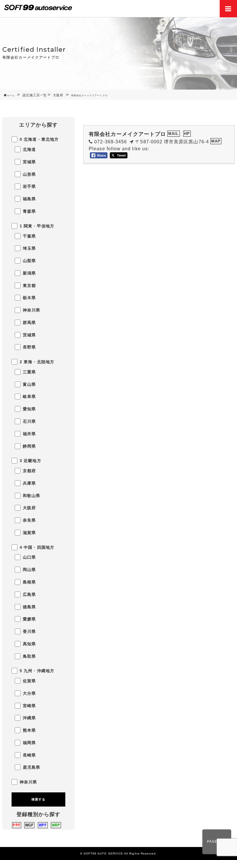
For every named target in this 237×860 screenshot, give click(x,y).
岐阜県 (29, 396)
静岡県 (29, 446)
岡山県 (29, 570)
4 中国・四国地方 (37, 547)
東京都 (29, 285)
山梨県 (29, 261)
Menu (228, 8)
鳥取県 (29, 656)
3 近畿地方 (30, 461)
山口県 (29, 557)
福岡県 (29, 743)
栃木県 (29, 298)
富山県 (29, 384)
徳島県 (29, 607)
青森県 (29, 211)
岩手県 (29, 186)
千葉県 (29, 236)
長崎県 (29, 755)
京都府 (29, 471)
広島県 (29, 594)
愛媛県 (29, 619)
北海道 (29, 149)
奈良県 (29, 520)
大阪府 (58, 95)
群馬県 (29, 322)
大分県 (29, 693)
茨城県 (29, 335)
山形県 (29, 174)
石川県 (29, 421)
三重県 (29, 372)
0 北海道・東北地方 (39, 139)
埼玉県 (29, 248)
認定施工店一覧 (35, 95)
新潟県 (29, 273)
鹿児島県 (31, 767)
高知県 (29, 644)
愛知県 (29, 409)
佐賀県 (29, 681)
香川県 (29, 631)
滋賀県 (29, 533)
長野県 (29, 347)
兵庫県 (29, 483)
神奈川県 (31, 310)
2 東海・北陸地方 (37, 362)
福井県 (29, 434)
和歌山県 (31, 496)
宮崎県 (29, 706)
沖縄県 (29, 718)
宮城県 (29, 162)
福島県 (29, 199)
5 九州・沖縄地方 (37, 671)
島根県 (29, 582)
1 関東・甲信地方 (37, 226)
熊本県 (29, 730)
